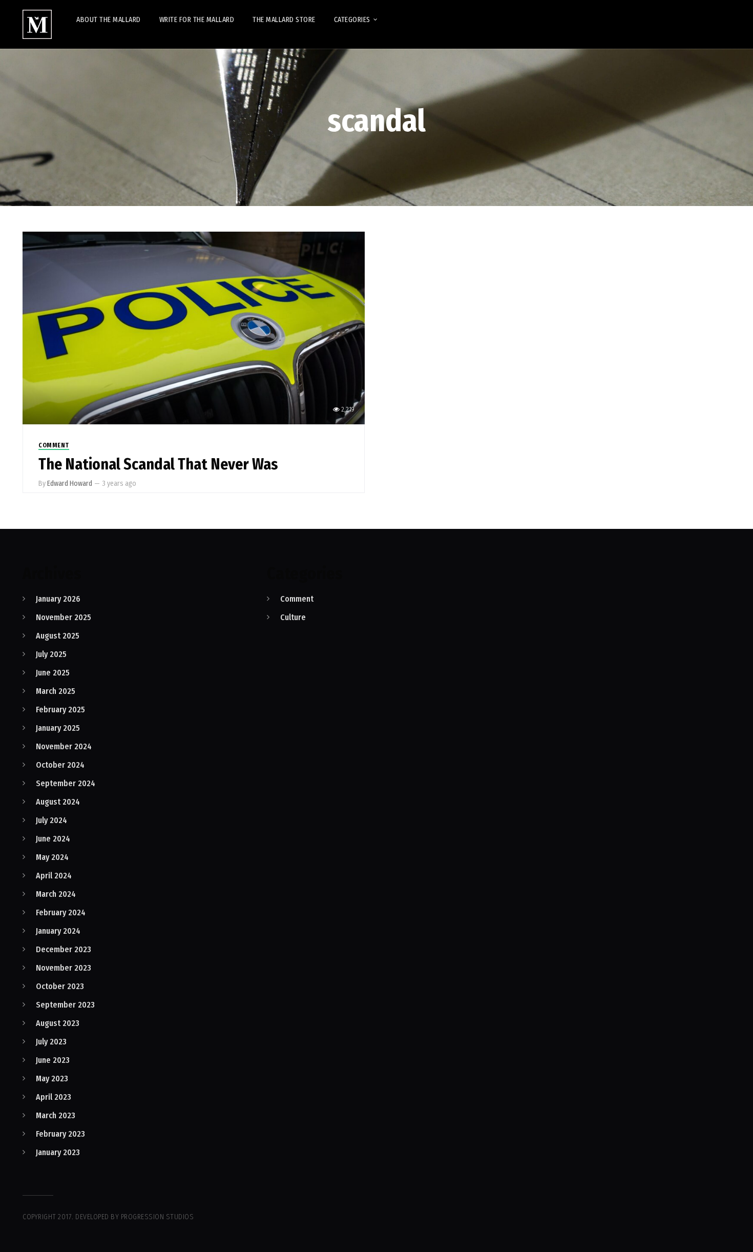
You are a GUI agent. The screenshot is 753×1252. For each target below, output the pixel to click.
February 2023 (60, 1134)
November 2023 (63, 968)
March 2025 (55, 691)
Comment (53, 445)
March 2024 (56, 894)
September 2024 (65, 783)
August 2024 (58, 802)
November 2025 (63, 617)
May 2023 (52, 1078)
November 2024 (64, 746)
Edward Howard (69, 483)
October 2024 (60, 765)
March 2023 (55, 1115)
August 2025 (57, 636)
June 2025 (53, 673)
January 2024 (58, 931)
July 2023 (51, 1041)
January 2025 (58, 728)
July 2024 (51, 820)
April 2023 (53, 1097)
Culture (293, 617)
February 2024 (61, 912)
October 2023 (60, 986)
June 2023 (53, 1060)
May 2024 (52, 857)
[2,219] (194, 327)
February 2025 (60, 709)
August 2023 (57, 1023)
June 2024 (53, 839)
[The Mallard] (37, 24)
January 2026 (58, 599)
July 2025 (51, 654)
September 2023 (65, 1005)
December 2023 (63, 949)
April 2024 (54, 875)
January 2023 (58, 1152)
